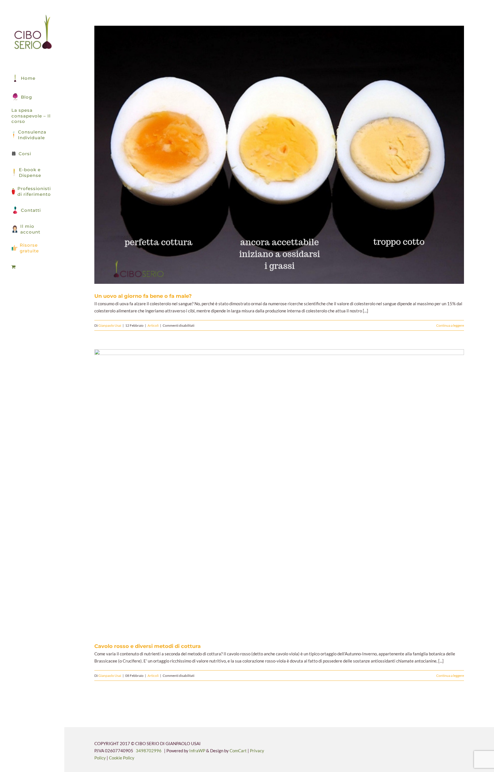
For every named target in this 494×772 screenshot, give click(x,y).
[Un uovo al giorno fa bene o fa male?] (279, 155)
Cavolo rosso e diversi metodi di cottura (272, 491)
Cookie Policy (121, 757)
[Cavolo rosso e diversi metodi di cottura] (279, 491)
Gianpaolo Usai (109, 325)
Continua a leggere (450, 325)
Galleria (286, 154)
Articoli (153, 325)
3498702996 (149, 750)
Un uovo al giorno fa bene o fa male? (272, 154)
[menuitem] (32, 267)
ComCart (238, 750)
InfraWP (197, 750)
